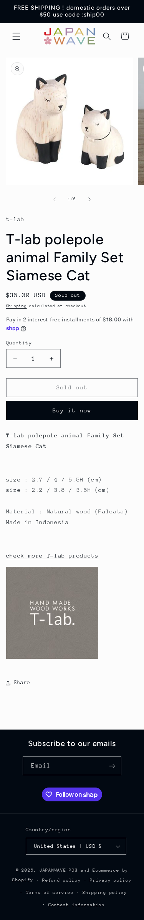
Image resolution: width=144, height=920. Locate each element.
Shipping (16, 306)
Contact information (76, 904)
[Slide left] (54, 199)
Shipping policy (105, 892)
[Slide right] (89, 199)
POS (73, 870)
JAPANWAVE (53, 870)
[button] (16, 36)
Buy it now (72, 410)
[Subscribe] (112, 765)
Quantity (19, 343)
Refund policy (61, 880)
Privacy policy (110, 880)
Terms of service (50, 892)
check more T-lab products (52, 555)
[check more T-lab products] (52, 658)
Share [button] (22, 682)
